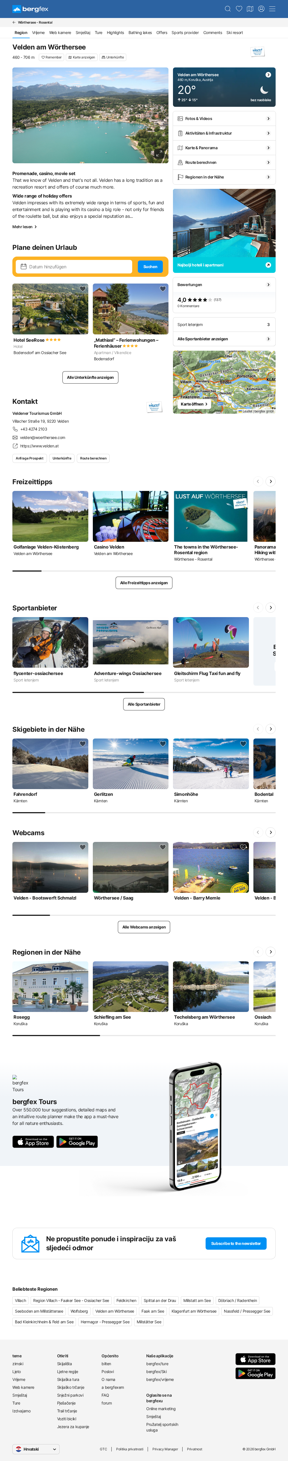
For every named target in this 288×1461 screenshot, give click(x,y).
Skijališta (64, 1363)
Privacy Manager (165, 1449)
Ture (98, 32)
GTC (103, 1449)
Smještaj (83, 32)
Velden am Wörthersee (114, 1311)
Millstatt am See (197, 1300)
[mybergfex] (261, 9)
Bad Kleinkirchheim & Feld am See (44, 1321)
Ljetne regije (67, 1371)
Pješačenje (66, 1403)
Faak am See (152, 1311)
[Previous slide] (258, 481)
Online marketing (161, 1408)
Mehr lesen (22, 226)
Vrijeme (38, 32)
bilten (106, 1363)
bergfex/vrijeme (160, 1379)
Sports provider (185, 32)
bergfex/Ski (156, 1371)
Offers (161, 32)
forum (107, 1403)
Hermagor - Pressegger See (105, 1321)
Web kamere (60, 32)
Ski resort (234, 32)
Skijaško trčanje (70, 1387)
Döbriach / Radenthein (237, 1300)
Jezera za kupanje (73, 1426)
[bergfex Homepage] (30, 9)
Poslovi (108, 1371)
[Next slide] (271, 481)
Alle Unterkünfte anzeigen (90, 377)
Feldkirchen (126, 1300)
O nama (108, 1379)
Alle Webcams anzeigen (144, 927)
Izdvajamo (21, 1410)
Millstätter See (149, 1321)
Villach (20, 1300)
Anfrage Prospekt (30, 458)
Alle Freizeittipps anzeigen (144, 582)
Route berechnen (93, 458)
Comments (212, 32)
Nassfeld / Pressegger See (247, 1311)
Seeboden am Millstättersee (39, 1311)
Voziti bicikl (66, 1418)
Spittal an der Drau (160, 1300)
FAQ (105, 1395)
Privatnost (194, 1449)
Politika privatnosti (129, 1449)
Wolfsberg (79, 1311)
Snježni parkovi (70, 1395)
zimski (17, 1363)
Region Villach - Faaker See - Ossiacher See (71, 1300)
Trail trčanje (67, 1410)
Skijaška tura (68, 1379)
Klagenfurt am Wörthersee (194, 1311)
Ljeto (16, 1371)
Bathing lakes (140, 32)
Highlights (115, 32)
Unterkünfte (62, 458)
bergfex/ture (157, 1363)
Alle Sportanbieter (144, 704)
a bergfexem (113, 1387)
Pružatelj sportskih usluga (162, 1427)
